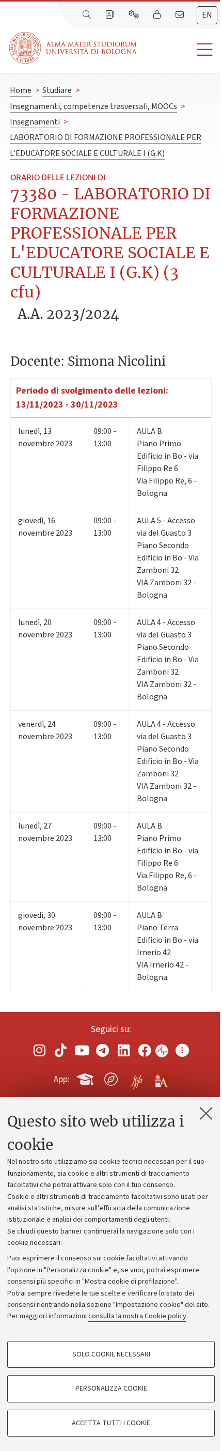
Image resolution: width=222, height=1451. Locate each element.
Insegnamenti (35, 122)
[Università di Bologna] (73, 48)
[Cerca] (87, 15)
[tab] (207, 15)
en (207, 15)
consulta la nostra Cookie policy (137, 1316)
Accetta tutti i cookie (111, 1423)
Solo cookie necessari (111, 1354)
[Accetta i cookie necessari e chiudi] (206, 1113)
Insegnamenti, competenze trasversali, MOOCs (93, 106)
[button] (179, 50)
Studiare (57, 90)
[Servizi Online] (134, 15)
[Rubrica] (110, 15)
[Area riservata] (158, 15)
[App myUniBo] (86, 1077)
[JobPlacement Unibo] (136, 1077)
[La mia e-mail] (180, 15)
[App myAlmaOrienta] (111, 1077)
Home (20, 90)
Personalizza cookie (111, 1388)
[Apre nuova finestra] (40, 1050)
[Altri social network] (182, 1050)
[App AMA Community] (161, 1078)
